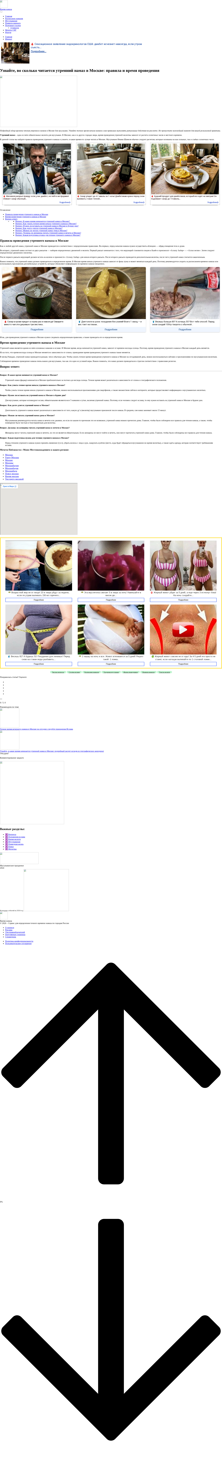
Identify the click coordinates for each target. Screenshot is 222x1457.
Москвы (9, 463)
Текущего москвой (14, 479)
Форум (8, 32)
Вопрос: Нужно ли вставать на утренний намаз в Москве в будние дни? (46, 226)
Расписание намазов (14, 18)
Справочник (10, 937)
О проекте (9, 928)
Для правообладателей (15, 932)
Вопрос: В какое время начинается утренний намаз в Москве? (42, 221)
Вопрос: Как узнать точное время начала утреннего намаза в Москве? (46, 224)
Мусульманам (11, 21)
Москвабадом (12, 465)
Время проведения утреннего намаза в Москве (25, 217)
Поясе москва (12, 473)
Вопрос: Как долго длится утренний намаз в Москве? (38, 228)
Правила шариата (13, 23)
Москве (9, 460)
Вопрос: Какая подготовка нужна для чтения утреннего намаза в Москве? (47, 235)
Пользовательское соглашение (18, 943)
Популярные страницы (15, 934)
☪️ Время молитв (13, 839)
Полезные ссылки (13, 25)
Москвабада (11, 471)
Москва (9, 454)
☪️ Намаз (9, 847)
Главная (8, 16)
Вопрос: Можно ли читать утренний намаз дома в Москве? (41, 230)
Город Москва (12, 457)
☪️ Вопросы (10, 834)
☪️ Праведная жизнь (14, 844)
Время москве (12, 476)
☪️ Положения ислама (15, 837)
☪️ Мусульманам (12, 842)
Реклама (8, 930)
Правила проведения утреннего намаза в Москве (26, 214)
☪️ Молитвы (11, 849)
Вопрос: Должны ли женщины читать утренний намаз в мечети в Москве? (48, 233)
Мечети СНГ (10, 30)
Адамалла (14, 28)
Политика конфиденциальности (19, 941)
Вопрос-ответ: (11, 219)
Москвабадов (11, 468)
